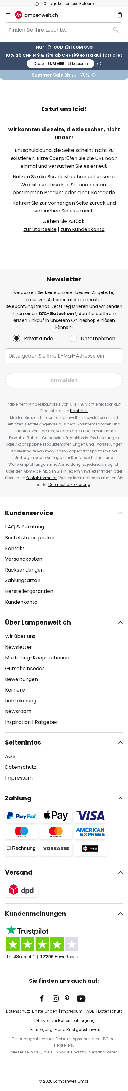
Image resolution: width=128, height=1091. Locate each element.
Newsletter (18, 647)
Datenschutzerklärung (69, 484)
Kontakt (15, 548)
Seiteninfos (23, 742)
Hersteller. (79, 410)
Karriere (15, 689)
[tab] (64, 557)
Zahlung (18, 798)
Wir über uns (20, 636)
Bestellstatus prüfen (29, 537)
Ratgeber (46, 722)
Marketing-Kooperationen (37, 657)
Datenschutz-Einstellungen (31, 1011)
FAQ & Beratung (24, 526)
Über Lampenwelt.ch (38, 622)
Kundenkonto (21, 602)
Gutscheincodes (25, 668)
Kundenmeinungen (35, 913)
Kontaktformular (41, 477)
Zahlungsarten (22, 580)
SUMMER (60, 63)
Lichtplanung (20, 700)
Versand (18, 872)
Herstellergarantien (29, 591)
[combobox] (64, 29)
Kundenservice (29, 513)
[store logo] (40, 14)
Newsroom (18, 711)
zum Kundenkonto (83, 229)
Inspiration (18, 722)
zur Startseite (40, 229)
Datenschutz (20, 767)
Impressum (19, 778)
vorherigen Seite (68, 203)
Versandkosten (23, 559)
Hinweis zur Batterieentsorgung (65, 1020)
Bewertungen (21, 679)
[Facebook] (46, 998)
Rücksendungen (24, 569)
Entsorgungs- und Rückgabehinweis (65, 1029)
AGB (10, 756)
